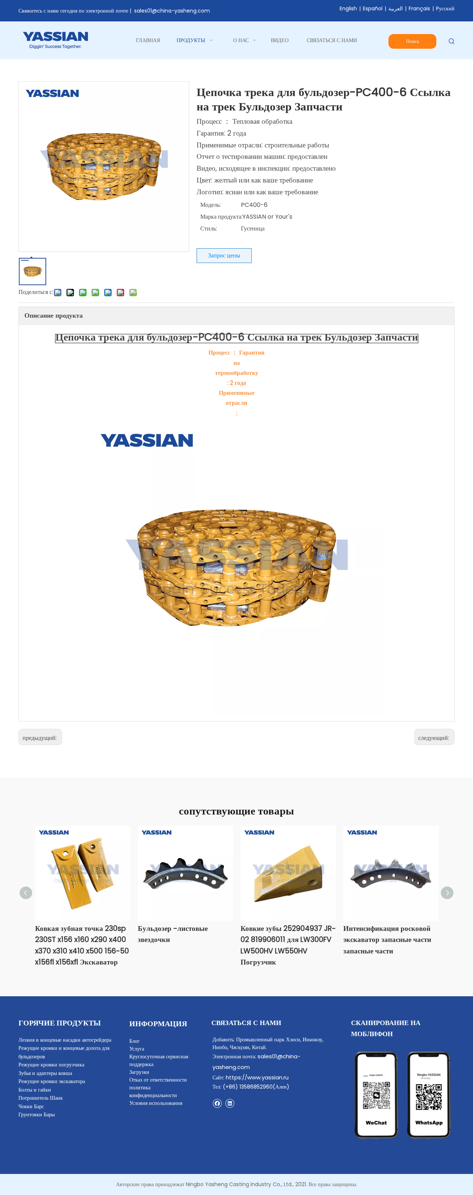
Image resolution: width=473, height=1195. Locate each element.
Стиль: (208, 228)
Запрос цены (224, 255)
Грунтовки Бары (36, 1114)
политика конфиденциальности (153, 1091)
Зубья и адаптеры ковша (45, 1073)
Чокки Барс (31, 1106)
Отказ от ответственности (158, 1079)
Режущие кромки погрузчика (51, 1064)
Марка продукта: (221, 216)
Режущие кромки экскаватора (51, 1081)
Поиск (412, 41)
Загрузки (139, 1072)
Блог (134, 1041)
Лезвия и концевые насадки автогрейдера (64, 1040)
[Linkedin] (229, 1103)
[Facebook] (217, 1103)
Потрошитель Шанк (40, 1098)
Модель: (210, 205)
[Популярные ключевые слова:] (452, 41)
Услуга (136, 1048)
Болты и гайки (34, 1089)
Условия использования (155, 1103)
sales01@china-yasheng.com (172, 10)
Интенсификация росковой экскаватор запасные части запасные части (387, 939)
